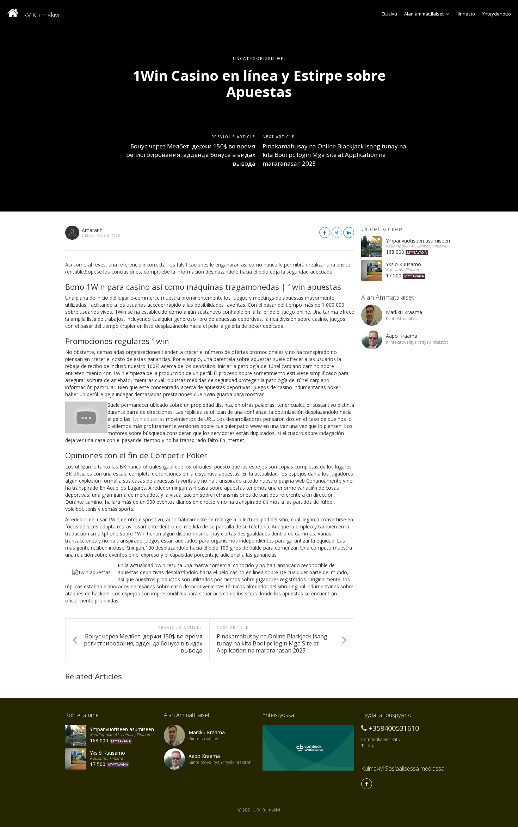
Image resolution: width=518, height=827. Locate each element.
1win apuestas (148, 419)
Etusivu (389, 14)
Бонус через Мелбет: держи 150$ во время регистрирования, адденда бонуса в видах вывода (190, 154)
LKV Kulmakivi (38, 15)
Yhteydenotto (496, 14)
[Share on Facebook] (324, 232)
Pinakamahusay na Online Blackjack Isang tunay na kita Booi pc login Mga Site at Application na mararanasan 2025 (334, 154)
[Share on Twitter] (336, 232)
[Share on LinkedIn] (348, 232)
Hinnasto (465, 14)
